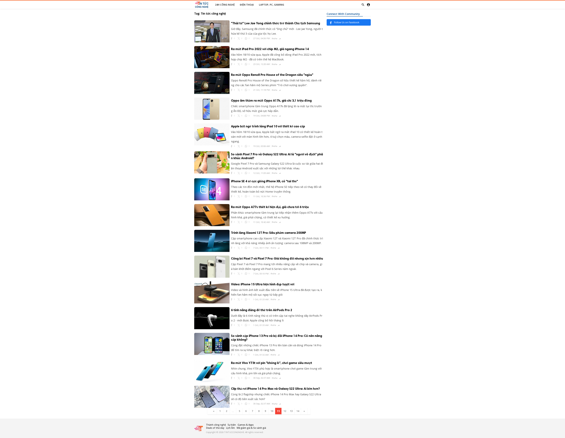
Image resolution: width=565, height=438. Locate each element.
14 (297, 411)
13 (291, 411)
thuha (274, 38)
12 (285, 411)
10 (272, 411)
